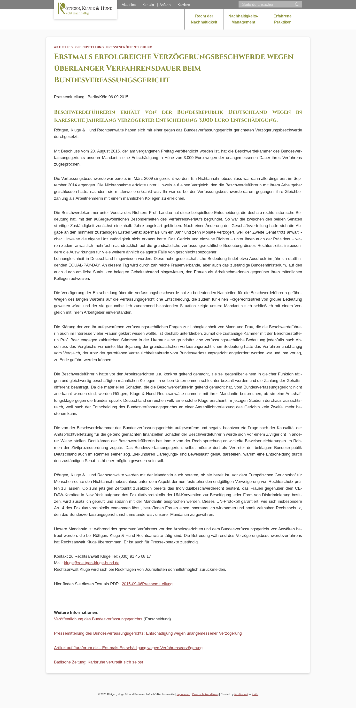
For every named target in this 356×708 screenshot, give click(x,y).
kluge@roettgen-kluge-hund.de (91, 563)
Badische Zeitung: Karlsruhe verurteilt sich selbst (98, 662)
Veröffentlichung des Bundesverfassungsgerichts (98, 619)
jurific (255, 694)
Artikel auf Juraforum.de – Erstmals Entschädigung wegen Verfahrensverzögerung (128, 648)
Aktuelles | (132, 5)
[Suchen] (297, 4)
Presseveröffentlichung (129, 47)
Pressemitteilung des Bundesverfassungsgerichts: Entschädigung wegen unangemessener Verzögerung (148, 633)
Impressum (183, 694)
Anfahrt (165, 5)
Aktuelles (63, 47)
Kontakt (148, 5)
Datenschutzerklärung (205, 694)
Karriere (184, 5)
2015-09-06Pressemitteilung (147, 584)
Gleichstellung (89, 47)
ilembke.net (241, 694)
